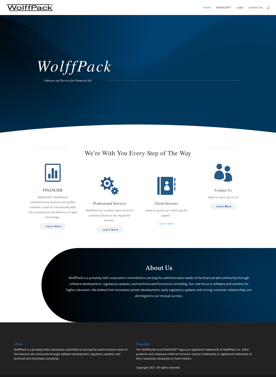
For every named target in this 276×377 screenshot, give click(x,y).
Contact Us (255, 7)
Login (240, 7)
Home (207, 7)
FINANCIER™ (224, 7)
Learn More (53, 226)
